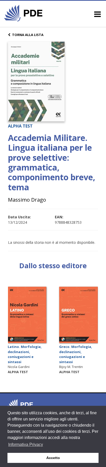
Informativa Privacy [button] (25, 444)
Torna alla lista (27, 34)
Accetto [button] (53, 458)
